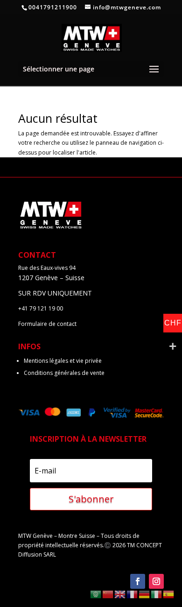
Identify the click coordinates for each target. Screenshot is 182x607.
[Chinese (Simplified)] (108, 594)
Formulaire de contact (47, 324)
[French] (132, 594)
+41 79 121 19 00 (40, 308)
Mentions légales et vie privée (63, 361)
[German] (145, 594)
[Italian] (157, 594)
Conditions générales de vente (64, 373)
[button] (154, 69)
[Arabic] (96, 594)
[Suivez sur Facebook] (137, 581)
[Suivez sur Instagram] (156, 581)
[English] (120, 594)
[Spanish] (169, 594)
